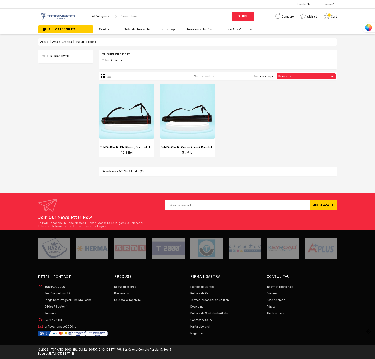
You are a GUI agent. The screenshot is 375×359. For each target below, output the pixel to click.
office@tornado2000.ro (60, 326)
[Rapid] (130, 110)
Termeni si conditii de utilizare (210, 300)
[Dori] (138, 110)
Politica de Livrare (202, 286)
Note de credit (276, 300)
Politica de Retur (201, 293)
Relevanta (306, 76)
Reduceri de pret (200, 29)
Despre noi (197, 306)
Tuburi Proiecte (55, 56)
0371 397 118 (53, 320)
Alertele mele (275, 313)
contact (105, 29)
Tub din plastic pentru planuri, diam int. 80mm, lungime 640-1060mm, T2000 (212, 147)
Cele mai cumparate (127, 300)
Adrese (271, 306)
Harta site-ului (200, 326)
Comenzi (272, 293)
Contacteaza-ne (201, 320)
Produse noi (121, 293)
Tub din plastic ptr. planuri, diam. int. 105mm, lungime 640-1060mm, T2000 (150, 147)
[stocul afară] (115, 110)
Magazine (196, 333)
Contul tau (278, 277)
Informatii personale (280, 286)
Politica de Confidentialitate (209, 313)
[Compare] (122, 110)
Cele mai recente (137, 29)
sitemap (168, 29)
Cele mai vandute (238, 29)
